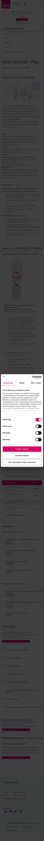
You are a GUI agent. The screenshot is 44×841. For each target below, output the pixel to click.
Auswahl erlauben (22, 455)
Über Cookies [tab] (36, 383)
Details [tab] (22, 383)
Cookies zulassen (22, 449)
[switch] (38, 426)
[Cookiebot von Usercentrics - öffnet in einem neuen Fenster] (32, 377)
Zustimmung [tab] (8, 383)
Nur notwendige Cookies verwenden (22, 462)
